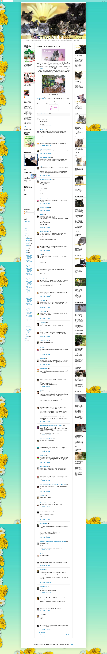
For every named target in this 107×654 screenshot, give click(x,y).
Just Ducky (42, 495)
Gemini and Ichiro (43, 141)
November (28, 240)
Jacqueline (42, 278)
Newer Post (39, 634)
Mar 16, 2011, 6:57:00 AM (45, 610)
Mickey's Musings (43, 523)
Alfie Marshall (43, 68)
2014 (26, 232)
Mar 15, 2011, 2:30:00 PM (45, 471)
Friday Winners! (29, 296)
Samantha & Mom (43, 561)
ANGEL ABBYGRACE (44, 510)
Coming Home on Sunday (29, 313)
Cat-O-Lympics (76, 40)
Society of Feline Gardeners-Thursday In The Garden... (29, 283)
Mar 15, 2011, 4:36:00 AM (45, 264)
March (27, 253)
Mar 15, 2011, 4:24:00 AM (45, 250)
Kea (41, 254)
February (28, 334)
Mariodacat (42, 358)
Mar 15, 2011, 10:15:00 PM (45, 582)
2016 (26, 228)
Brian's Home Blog (44, 466)
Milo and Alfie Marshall (44, 231)
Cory (26, 97)
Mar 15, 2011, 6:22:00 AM (45, 307)
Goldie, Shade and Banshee (45, 596)
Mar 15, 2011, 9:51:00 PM (45, 565)
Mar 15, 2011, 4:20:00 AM (45, 241)
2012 (26, 235)
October (27, 242)
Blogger (71, 644)
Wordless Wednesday (29, 261)
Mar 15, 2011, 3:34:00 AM (45, 227)
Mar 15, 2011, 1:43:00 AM (45, 194)
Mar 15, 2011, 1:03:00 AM (45, 162)
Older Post (68, 634)
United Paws (69, 40)
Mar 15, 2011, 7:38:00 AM (45, 336)
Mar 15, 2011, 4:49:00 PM (45, 498)
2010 (26, 338)
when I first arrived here (42, 98)
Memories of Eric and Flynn (45, 290)
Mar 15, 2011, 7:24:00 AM (45, 326)
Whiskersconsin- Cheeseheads (29, 316)
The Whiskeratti (43, 475)
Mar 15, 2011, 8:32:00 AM (45, 354)
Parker (41, 614)
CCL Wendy (42, 406)
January (27, 336)
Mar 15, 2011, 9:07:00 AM (45, 386)
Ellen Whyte (42, 244)
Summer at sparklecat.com (45, 267)
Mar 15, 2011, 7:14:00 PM (45, 519)
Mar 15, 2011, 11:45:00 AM (45, 421)
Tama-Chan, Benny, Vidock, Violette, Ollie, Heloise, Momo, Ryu (53, 484)
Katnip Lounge (43, 455)
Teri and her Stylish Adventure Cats (47, 623)
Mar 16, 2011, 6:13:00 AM (45, 603)
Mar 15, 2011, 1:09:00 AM (45, 175)
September (28, 243)
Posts (26, 211)
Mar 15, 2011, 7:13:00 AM (45, 318)
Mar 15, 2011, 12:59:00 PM (45, 442)
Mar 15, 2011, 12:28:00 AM (45, 145)
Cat (40, 390)
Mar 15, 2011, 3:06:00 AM (45, 210)
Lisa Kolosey (42, 300)
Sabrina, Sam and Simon (45, 378)
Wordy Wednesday (29, 287)
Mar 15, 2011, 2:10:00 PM (45, 462)
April (27, 252)
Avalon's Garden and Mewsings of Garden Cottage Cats (51, 425)
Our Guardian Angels (46, 40)
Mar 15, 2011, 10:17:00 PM (45, 592)
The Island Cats (43, 311)
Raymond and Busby (44, 149)
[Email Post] (50, 113)
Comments (27, 213)
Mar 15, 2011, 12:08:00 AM (45, 125)
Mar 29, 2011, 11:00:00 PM (45, 629)
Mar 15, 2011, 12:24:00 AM (45, 138)
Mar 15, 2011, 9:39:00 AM (45, 402)
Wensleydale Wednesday (29, 327)
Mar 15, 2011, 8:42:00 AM (45, 364)
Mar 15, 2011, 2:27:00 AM (45, 203)
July (27, 247)
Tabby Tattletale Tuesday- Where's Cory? (29, 331)
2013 (26, 233)
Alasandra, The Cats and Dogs (46, 446)
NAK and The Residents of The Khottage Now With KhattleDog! (53, 541)
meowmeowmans (43, 586)
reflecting (63, 97)
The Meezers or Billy (44, 340)
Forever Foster (43, 198)
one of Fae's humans (44, 207)
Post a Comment (42, 632)
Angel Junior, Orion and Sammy (46, 438)
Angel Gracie (63, 40)
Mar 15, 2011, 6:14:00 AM (45, 296)
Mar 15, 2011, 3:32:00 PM (45, 480)
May (27, 250)
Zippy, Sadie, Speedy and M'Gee (46, 502)
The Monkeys (43, 322)
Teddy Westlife (43, 607)
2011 (26, 237)
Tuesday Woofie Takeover (29, 263)
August (27, 245)
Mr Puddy (42, 214)
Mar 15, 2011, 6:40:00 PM (45, 506)
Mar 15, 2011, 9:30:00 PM (45, 549)
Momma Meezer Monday (29, 266)
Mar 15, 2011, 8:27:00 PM (45, 537)
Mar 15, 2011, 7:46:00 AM (45, 343)
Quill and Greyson (43, 368)
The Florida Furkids (44, 347)
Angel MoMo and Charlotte (45, 157)
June (27, 248)
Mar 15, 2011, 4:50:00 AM (45, 274)
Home (23, 40)
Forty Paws (42, 129)
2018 (26, 226)
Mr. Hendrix (42, 569)
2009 (26, 340)
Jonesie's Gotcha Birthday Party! (28, 291)
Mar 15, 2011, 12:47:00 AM (45, 153)
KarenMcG (42, 330)
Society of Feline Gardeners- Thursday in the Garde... (29, 257)
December (28, 238)
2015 (26, 230)
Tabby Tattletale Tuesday (29, 277)
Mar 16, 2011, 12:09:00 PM (45, 620)
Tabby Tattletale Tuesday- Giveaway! (29, 307)
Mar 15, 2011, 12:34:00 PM (45, 434)
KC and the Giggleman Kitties (46, 179)
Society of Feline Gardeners (36, 40)
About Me (27, 40)
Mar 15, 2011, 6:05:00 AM (45, 287)
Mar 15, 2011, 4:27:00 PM (45, 491)
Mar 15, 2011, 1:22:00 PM (45, 451)
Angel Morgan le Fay (55, 40)
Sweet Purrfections (44, 553)
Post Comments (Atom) (46, 636)
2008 (26, 342)
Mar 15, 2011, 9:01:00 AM (45, 374)
